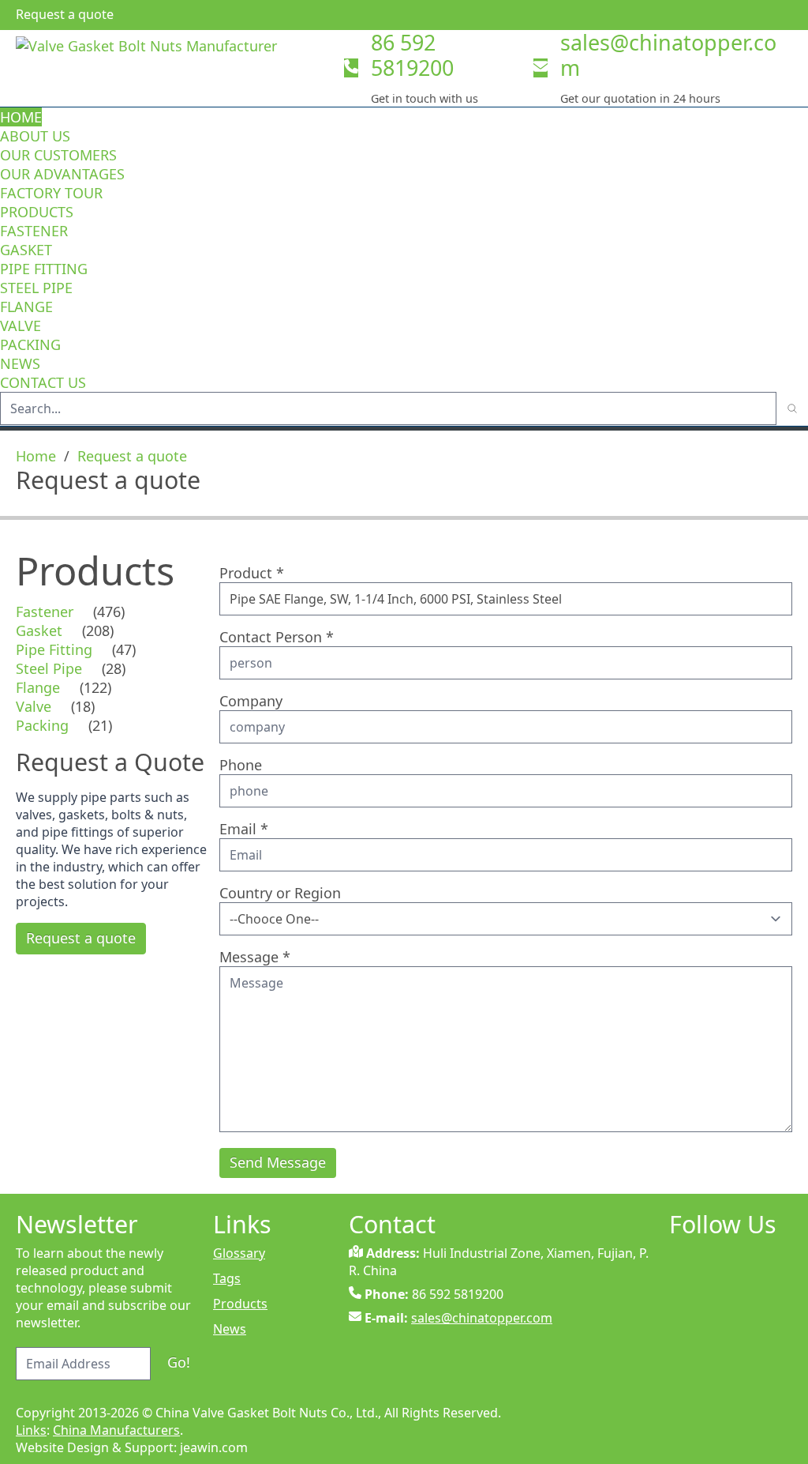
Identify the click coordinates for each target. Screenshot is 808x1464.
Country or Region (280, 892)
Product (251, 572)
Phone (240, 764)
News (20, 363)
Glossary (239, 1253)
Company (250, 700)
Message (254, 956)
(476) (109, 611)
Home (21, 116)
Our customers (58, 154)
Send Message (278, 1162)
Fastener (34, 230)
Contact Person (276, 636)
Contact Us (43, 382)
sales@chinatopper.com (668, 55)
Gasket (26, 249)
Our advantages (62, 173)
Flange (26, 306)
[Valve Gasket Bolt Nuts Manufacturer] (173, 68)
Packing (30, 344)
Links (31, 1430)
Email (243, 828)
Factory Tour (51, 192)
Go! (178, 1362)
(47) (124, 649)
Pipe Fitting (44, 268)
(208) (98, 630)
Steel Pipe (36, 287)
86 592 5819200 (412, 55)
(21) (100, 725)
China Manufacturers (116, 1430)
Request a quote (132, 455)
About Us (37, 135)
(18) (83, 706)
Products (36, 211)
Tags (227, 1278)
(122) (95, 687)
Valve (20, 325)
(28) (113, 668)
